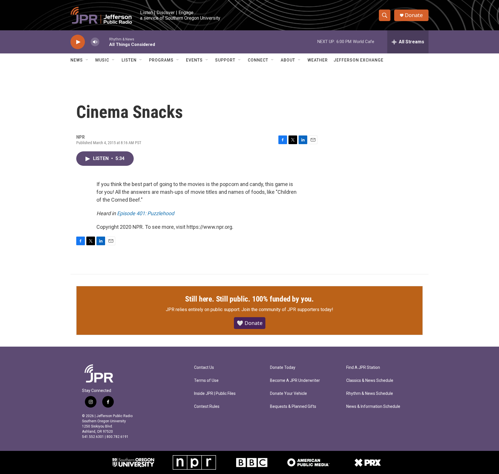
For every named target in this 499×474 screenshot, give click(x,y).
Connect (258, 60)
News (76, 60)
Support (225, 60)
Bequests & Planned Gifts (293, 406)
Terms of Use (206, 380)
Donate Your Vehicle (288, 393)
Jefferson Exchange (358, 60)
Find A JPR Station (363, 367)
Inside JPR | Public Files (215, 393)
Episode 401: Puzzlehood (145, 213)
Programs (161, 60)
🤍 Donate (249, 322)
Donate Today (282, 367)
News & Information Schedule (373, 406)
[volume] (95, 42)
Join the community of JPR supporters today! (287, 309)
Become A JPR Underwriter (295, 380)
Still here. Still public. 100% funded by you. (249, 299)
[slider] (104, 42)
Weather (318, 60)
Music (102, 60)
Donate (414, 15)
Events (194, 60)
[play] (77, 42)
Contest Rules (206, 406)
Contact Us (204, 367)
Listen (129, 60)
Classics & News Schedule (369, 380)
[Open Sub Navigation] (87, 60)
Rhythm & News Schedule (369, 393)
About (288, 60)
